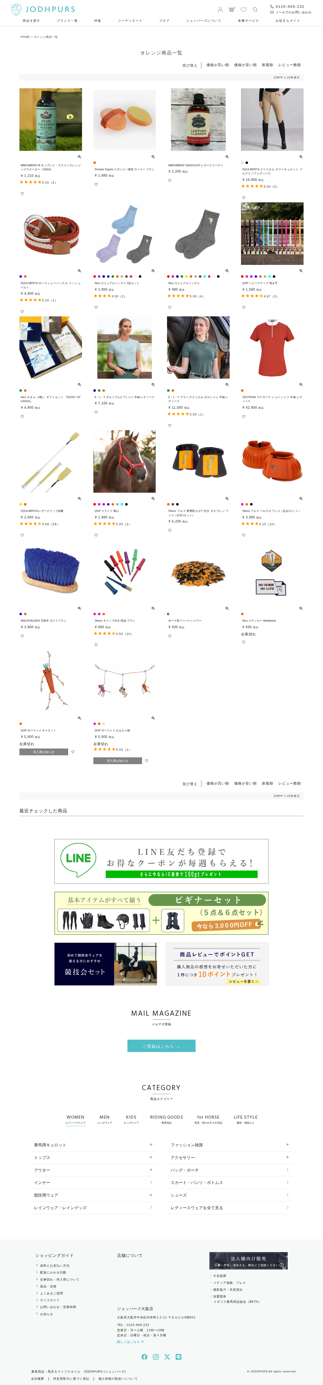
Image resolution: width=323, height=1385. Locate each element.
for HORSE (208, 1119)
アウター (42, 1170)
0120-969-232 (289, 7)
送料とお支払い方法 (55, 1265)
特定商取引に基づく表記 (71, 1378)
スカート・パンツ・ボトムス (197, 1182)
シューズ (179, 1195)
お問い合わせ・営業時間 (58, 1307)
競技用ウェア (46, 1195)
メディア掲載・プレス (229, 1283)
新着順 (267, 65)
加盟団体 (237, 1299)
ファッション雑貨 (187, 1145)
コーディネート (130, 20)
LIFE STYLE (246, 1119)
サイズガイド (50, 1300)
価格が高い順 (217, 65)
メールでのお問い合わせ (293, 12)
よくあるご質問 (51, 1293)
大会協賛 (219, 1276)
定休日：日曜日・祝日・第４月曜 (141, 1335)
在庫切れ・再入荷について (59, 1279)
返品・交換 (48, 1286)
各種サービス (248, 20)
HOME (25, 36)
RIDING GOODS (166, 1119)
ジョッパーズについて (204, 20)
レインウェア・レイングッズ (60, 1208)
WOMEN (76, 1119)
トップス (42, 1157)
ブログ (164, 20)
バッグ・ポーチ (185, 1170)
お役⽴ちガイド (288, 20)
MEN (104, 1119)
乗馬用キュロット (50, 1145)
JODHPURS (259, 1371)
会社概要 (37, 1378)
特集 (97, 20)
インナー (42, 1182)
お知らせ (46, 1314)
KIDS (131, 1119)
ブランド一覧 (67, 20)
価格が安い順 (245, 65)
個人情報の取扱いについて (118, 1378)
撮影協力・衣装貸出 (228, 1289)
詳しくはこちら (129, 1342)
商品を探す (31, 20)
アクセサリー (183, 1157)
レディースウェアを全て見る (197, 1208)
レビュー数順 (289, 65)
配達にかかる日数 (53, 1272)
